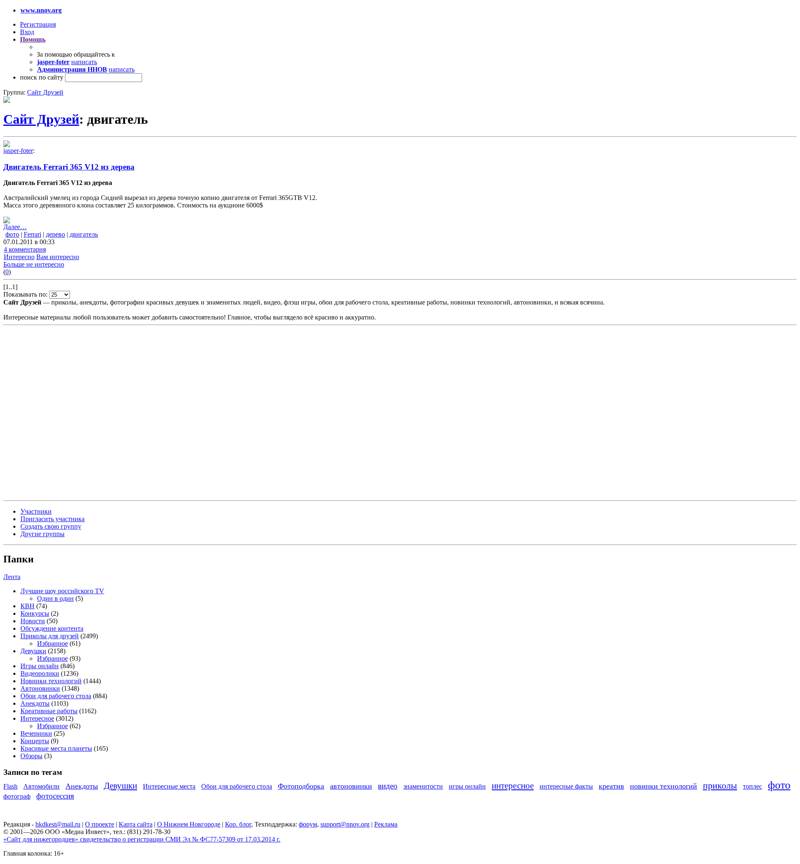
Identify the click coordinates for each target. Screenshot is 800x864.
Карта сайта (135, 824)
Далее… (15, 226)
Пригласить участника (52, 518)
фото (12, 234)
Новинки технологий (51, 680)
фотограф (16, 796)
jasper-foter (18, 150)
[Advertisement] (53, 412)
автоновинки (351, 786)
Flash (10, 786)
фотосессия (55, 796)
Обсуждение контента (51, 628)
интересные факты (566, 786)
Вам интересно (57, 256)
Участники (36, 511)
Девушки (33, 650)
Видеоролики (39, 673)
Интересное (37, 718)
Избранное (52, 643)
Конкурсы (34, 613)
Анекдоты (35, 703)
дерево (55, 234)
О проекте (99, 824)
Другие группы (42, 533)
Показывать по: (26, 294)
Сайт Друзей (45, 92)
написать (84, 61)
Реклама (386, 824)
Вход (27, 31)
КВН (27, 605)
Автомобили (41, 786)
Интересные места (169, 786)
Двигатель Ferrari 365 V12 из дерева (69, 166)
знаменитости (423, 786)
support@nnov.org (345, 824)
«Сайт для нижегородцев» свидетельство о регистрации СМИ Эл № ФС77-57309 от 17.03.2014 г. (141, 839)
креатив (611, 786)
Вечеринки (36, 733)
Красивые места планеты (56, 748)
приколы (720, 785)
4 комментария (25, 249)
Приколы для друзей (49, 635)
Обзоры (31, 755)
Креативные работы (49, 710)
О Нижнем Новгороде (188, 824)
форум (308, 824)
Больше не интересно (33, 264)
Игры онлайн (39, 665)
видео (388, 786)
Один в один (55, 598)
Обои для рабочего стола (55, 695)
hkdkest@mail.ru (57, 824)
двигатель (84, 234)
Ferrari (32, 234)
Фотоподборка (301, 786)
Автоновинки (40, 688)
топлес (752, 786)
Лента (11, 576)
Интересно (19, 256)
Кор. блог (238, 824)
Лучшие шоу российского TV (62, 590)
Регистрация (38, 24)
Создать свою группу (50, 526)
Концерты (34, 740)
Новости (32, 620)
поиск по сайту (41, 77)
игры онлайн (467, 786)
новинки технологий (663, 786)
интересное (513, 785)
